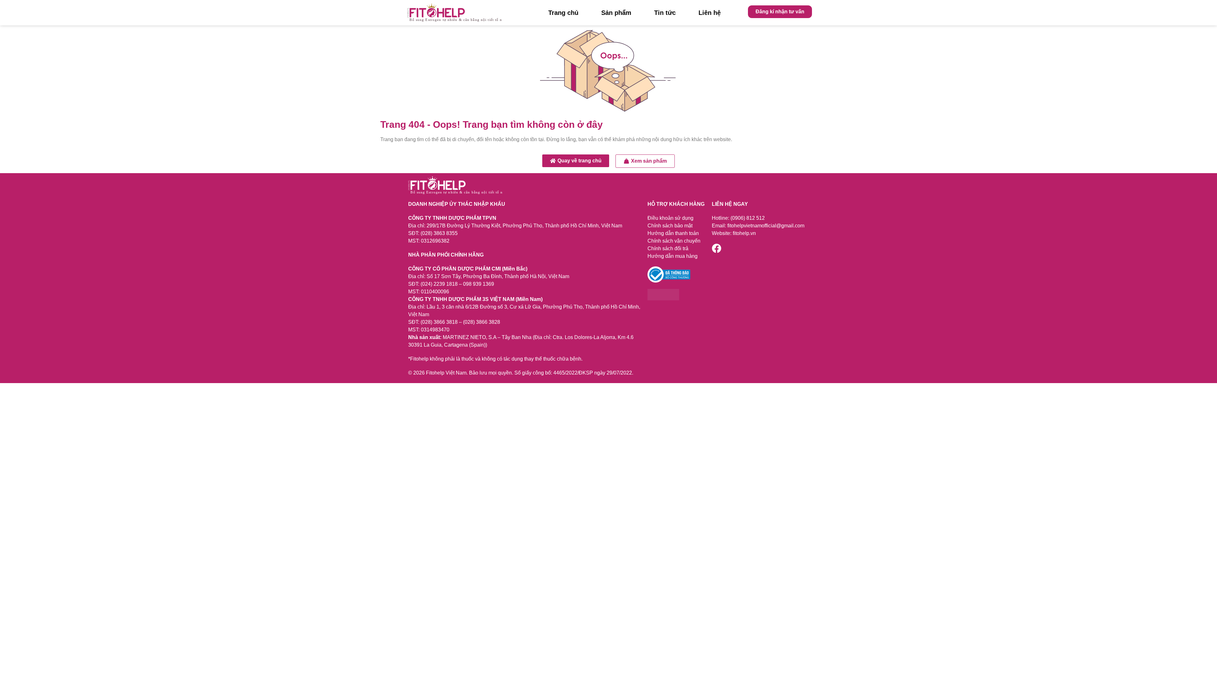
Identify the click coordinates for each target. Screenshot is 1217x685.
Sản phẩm (616, 12)
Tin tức (665, 12)
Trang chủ (563, 12)
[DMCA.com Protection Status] (663, 298)
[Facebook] (716, 248)
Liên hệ (710, 12)
